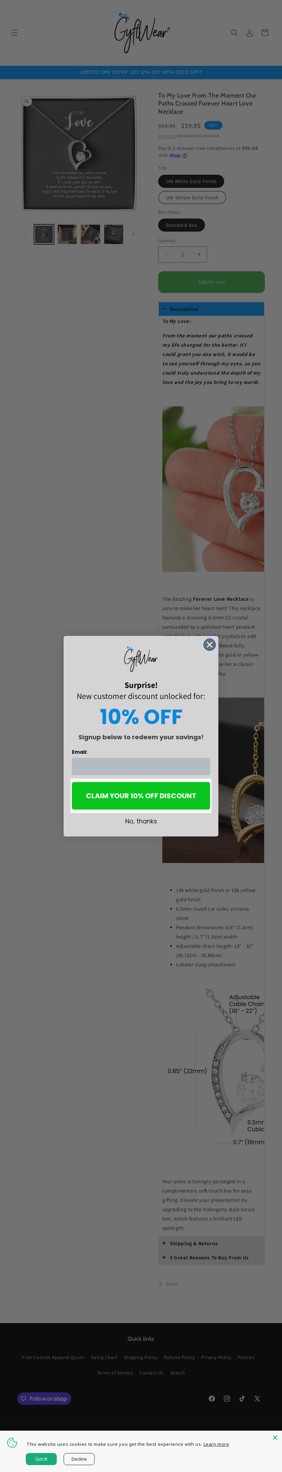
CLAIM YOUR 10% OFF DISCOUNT (141, 796)
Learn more (216, 1444)
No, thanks (141, 821)
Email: (79, 752)
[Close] (275, 1437)
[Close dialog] (210, 645)
